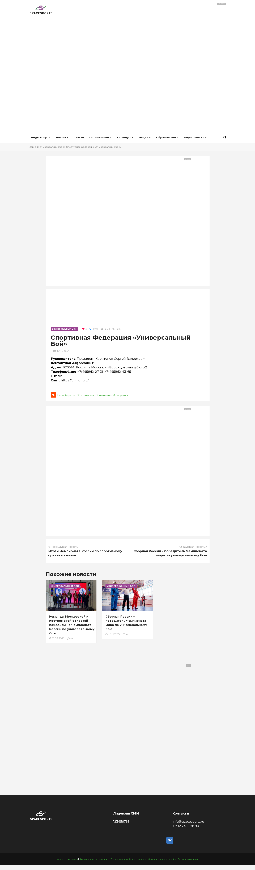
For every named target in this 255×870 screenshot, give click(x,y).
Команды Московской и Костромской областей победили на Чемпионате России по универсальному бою (71, 625)
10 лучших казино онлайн (162, 859)
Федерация (120, 395)
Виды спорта (40, 137)
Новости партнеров (67, 859)
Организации (99, 137)
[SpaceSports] (41, 10)
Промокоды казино (188, 859)
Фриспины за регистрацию (94, 859)
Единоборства (66, 395)
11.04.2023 (58, 638)
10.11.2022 (63, 350)
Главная (33, 146)
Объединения (85, 395)
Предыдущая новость (64, 546)
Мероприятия (194, 137)
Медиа (143, 137)
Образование (166, 137)
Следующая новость (192, 546)
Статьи (79, 137)
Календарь (125, 137)
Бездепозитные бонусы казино (128, 859)
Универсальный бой (52, 146)
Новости (62, 137)
